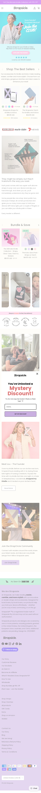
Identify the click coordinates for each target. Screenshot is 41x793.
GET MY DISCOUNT (20, 414)
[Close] (37, 373)
